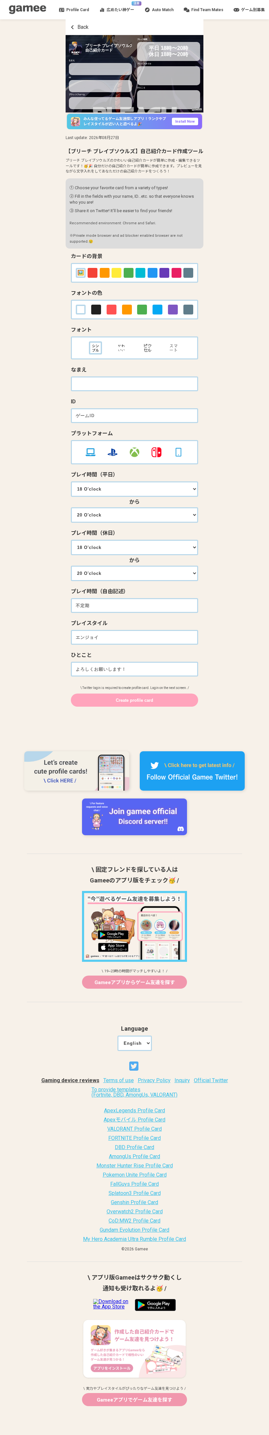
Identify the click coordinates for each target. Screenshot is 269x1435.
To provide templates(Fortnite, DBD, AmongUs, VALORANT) (134, 1092)
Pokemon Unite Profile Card (135, 1175)
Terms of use (118, 1080)
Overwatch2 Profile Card (135, 1211)
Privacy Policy (154, 1080)
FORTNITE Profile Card (134, 1138)
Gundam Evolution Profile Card (134, 1230)
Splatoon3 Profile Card (135, 1193)
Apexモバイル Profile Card (134, 1119)
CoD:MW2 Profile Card (134, 1220)
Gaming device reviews (70, 1080)
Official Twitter (211, 1080)
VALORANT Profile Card (134, 1129)
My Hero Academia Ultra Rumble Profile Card (134, 1239)
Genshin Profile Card (134, 1202)
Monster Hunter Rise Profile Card (134, 1165)
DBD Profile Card (134, 1147)
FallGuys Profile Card (134, 1184)
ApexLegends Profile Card (134, 1110)
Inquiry (182, 1080)
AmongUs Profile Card (134, 1156)
